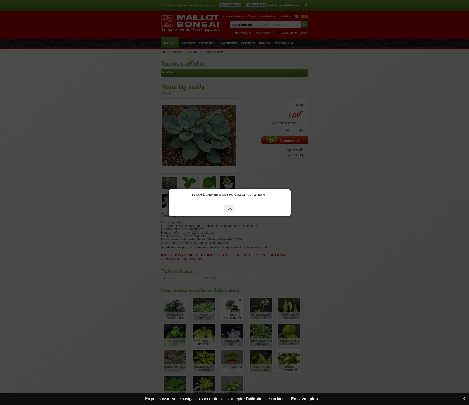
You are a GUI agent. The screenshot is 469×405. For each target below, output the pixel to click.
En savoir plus (304, 399)
